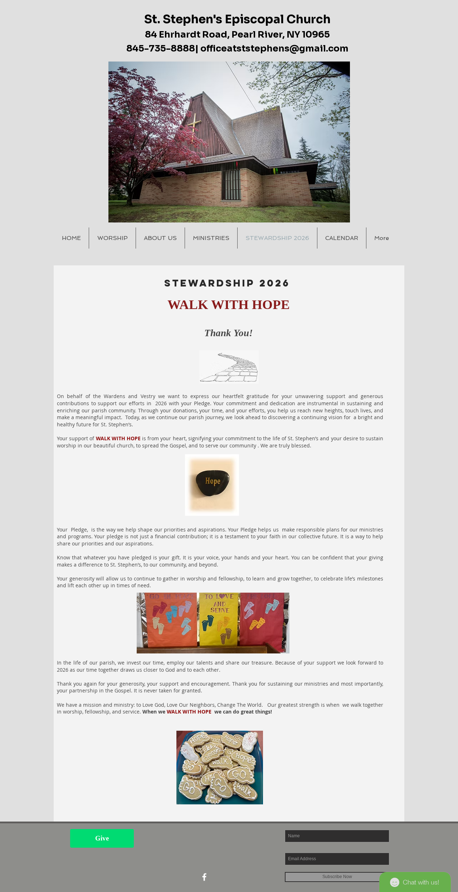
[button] (229, 142)
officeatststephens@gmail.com (274, 48)
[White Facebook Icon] (204, 877)
